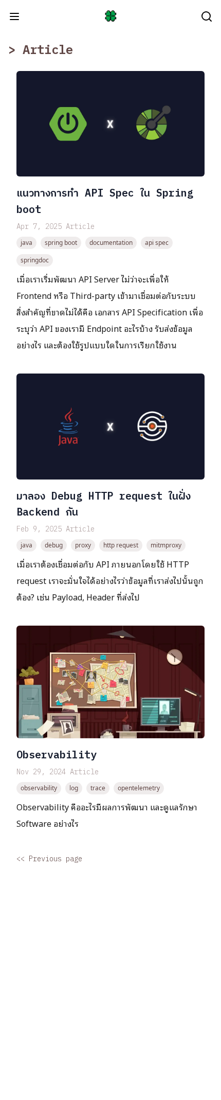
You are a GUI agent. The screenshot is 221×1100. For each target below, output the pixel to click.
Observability (56, 754)
